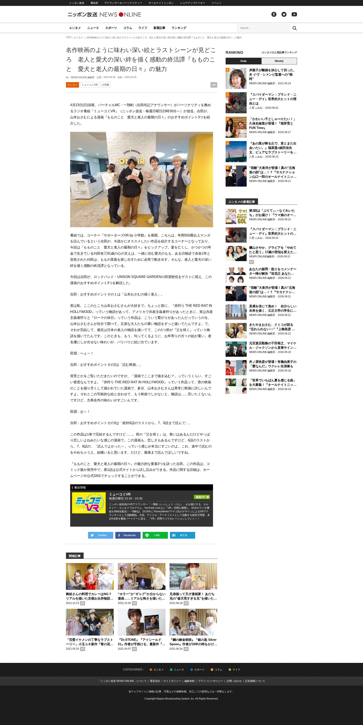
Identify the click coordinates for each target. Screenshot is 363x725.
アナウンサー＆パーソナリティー (123, 2)
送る (155, 535)
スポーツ (111, 27)
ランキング (179, 27)
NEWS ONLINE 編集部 (82, 77)
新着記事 (159, 27)
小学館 (105, 84)
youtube (294, 14)
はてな (182, 535)
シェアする (128, 535)
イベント (217, 2)
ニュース (93, 27)
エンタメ (75, 27)
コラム (127, 27)
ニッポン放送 (76, 2)
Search (294, 28)
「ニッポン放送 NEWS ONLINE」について (122, 681)
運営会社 (155, 681)
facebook (273, 14)
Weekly (279, 61)
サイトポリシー (172, 681)
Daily (244, 61)
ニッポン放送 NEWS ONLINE (112, 14)
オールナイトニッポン (161, 2)
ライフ (142, 27)
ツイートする (100, 535)
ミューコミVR (90, 84)
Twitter (284, 14)
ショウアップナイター (192, 2)
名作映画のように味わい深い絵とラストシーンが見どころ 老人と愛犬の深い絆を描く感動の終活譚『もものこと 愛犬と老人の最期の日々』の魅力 (141, 59)
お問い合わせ (234, 681)
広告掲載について (255, 681)
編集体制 (189, 681)
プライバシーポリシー (210, 681)
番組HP (202, 495)
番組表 (94, 2)
